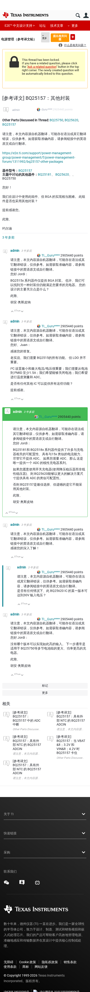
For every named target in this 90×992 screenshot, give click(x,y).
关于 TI (9, 814)
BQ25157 (9, 124)
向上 (12, 312)
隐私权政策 (50, 962)
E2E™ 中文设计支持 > (20, 25)
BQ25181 (44, 174)
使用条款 (10, 966)
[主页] (25, 15)
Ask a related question (41, 66)
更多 (75, 25)
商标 (25, 966)
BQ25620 (71, 120)
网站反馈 (41, 966)
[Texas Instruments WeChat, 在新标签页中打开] (6, 884)
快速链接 (10, 833)
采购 (7, 852)
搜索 (78, 16)
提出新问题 (72, 37)
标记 (45, 685)
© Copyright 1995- (20, 975)
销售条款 (70, 962)
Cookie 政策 (27, 962)
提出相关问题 (60, 37)
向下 (22, 312)
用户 (86, 16)
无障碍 (8, 962)
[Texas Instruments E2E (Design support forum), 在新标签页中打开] (22, 884)
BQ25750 (56, 120)
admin (16, 110)
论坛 (42, 25)
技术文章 (56, 25)
